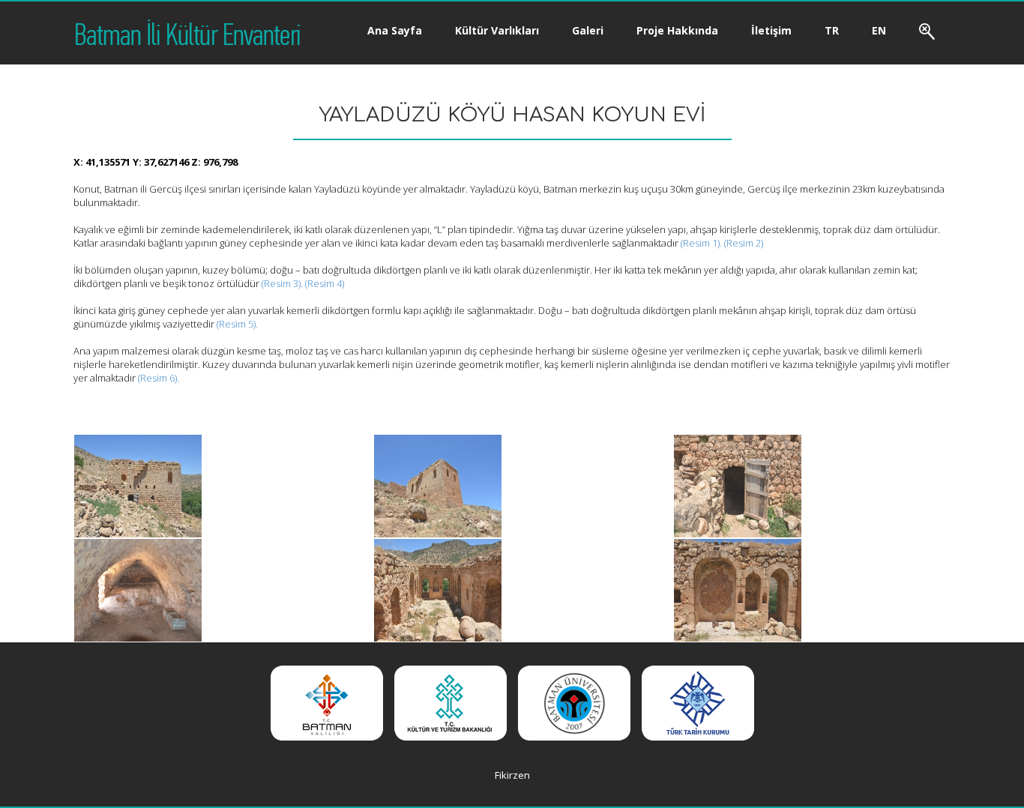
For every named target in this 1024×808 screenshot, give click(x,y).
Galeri (587, 30)
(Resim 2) (743, 243)
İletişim (771, 30)
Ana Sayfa (394, 30)
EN (879, 30)
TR (832, 30)
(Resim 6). (158, 378)
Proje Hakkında (677, 30)
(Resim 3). (282, 283)
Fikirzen (512, 775)
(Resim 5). (236, 324)
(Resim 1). (701, 243)
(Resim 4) (324, 283)
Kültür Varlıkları (497, 30)
